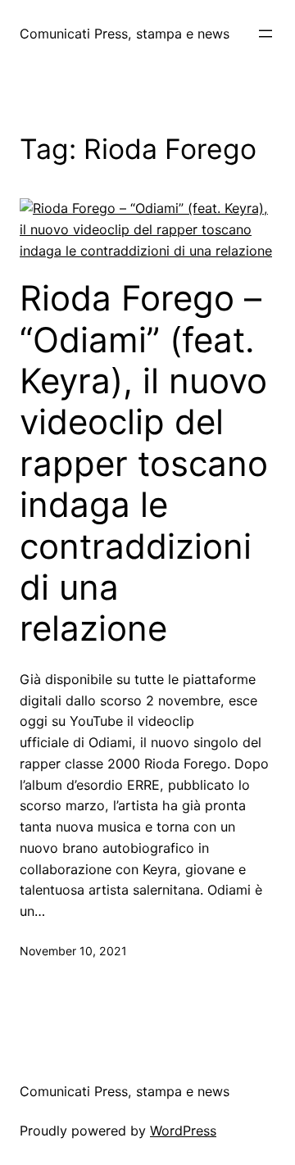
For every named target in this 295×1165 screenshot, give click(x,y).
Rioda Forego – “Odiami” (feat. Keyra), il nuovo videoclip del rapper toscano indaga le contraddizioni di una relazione (144, 463)
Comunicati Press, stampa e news (124, 33)
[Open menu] (265, 33)
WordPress (183, 1130)
